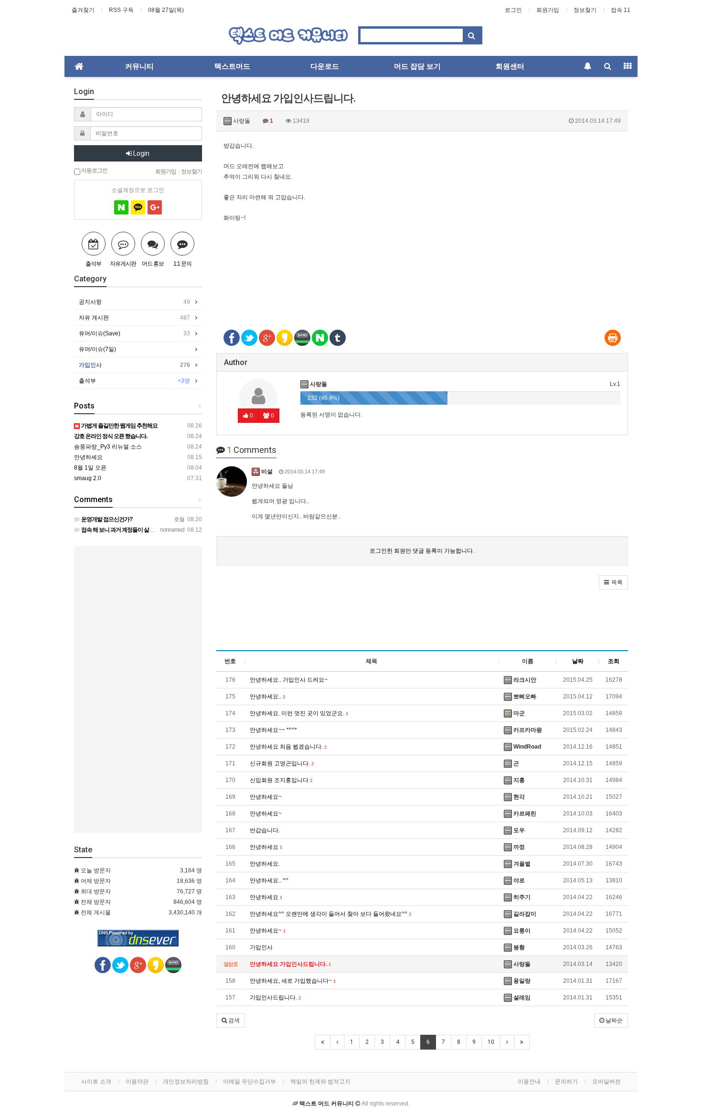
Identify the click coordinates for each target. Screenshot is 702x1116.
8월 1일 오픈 (90, 467)
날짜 (578, 661)
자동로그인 (93, 170)
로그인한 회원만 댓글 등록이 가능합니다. (422, 550)
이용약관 (137, 1081)
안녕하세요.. (267, 696)
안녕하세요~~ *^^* (273, 730)
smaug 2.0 (87, 478)
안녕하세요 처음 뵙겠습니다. (288, 746)
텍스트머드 (232, 66)
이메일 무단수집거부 (249, 1081)
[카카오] (138, 207)
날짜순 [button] (613, 1020)
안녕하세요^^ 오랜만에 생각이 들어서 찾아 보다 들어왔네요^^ (330, 914)
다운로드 (324, 66)
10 (491, 1042)
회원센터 (510, 66)
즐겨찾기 (83, 10)
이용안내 (529, 1081)
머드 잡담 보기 (417, 66)
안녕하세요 (266, 847)
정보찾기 (585, 10)
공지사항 (134, 302)
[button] (613, 582)
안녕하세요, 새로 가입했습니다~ (292, 980)
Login (140, 153)
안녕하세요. (265, 863)
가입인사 (261, 947)
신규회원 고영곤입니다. (281, 763)
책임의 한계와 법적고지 (320, 1081)
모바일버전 (606, 1081)
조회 (613, 661)
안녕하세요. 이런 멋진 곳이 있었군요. (299, 713)
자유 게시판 (134, 317)
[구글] (155, 207)
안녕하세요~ (266, 797)
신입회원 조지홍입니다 (281, 780)
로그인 (513, 10)
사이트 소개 (96, 1081)
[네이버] (121, 207)
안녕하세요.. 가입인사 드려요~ (289, 679)
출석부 (134, 380)
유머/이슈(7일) (97, 349)
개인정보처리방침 (186, 1081)
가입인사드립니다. (275, 997)
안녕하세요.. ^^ (269, 880)
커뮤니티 (139, 66)
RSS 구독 (121, 10)
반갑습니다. (265, 830)
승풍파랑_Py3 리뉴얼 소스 (108, 446)
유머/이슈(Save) (134, 333)
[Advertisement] (422, 285)
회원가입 (547, 10)
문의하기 (566, 1081)
